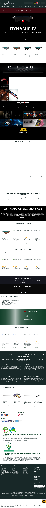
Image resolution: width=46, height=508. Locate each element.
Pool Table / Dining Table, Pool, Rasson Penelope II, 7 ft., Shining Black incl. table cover (16, 137)
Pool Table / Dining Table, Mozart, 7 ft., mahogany (5, 137)
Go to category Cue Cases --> (29, 275)
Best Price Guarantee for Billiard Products (6, 428)
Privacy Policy (25, 427)
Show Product (3, 260)
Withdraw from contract (15, 427)
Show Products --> (23, 236)
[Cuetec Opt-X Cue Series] (4, 63)
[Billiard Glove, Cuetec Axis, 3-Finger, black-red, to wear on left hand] (28, 292)
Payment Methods (25, 425)
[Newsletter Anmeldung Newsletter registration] (43, 440)
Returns (13, 425)
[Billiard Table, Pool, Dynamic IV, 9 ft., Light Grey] (6, 48)
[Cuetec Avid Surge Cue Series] (32, 66)
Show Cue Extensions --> (23, 245)
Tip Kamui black (37, 298)
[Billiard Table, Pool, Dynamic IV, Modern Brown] (17, 48)
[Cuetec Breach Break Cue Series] (13, 64)
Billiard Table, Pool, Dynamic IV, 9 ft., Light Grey (5, 56)
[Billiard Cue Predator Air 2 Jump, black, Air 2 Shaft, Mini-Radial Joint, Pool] (38, 103)
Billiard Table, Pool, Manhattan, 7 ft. (16, 192)
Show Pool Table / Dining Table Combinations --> (23, 152)
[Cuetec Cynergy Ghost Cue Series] (41, 64)
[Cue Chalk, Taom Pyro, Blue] (6, 215)
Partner (2, 429)
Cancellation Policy (15, 426)
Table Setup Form (25, 423)
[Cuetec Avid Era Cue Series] (23, 65)
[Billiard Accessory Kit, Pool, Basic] (17, 350)
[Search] (32, 3)
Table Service (25, 424)
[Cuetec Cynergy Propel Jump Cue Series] (32, 64)
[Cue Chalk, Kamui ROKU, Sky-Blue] (17, 215)
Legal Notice (14, 429)
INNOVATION (23, 84)
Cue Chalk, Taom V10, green (38, 222)
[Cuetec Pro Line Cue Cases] (23, 63)
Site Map (2, 430)
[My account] (41, 3)
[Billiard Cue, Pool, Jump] (34, 76)
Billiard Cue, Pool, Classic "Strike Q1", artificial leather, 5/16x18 (6, 110)
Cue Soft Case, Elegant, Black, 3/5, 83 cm (16, 299)
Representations (3, 425)
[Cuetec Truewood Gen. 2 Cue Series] (4, 66)
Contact (13, 424)
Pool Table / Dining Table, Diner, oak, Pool (38, 137)
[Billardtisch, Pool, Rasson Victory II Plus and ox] (23, 157)
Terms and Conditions (15, 428)
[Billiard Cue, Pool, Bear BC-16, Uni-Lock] (28, 103)
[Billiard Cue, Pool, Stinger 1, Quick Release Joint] (17, 103)
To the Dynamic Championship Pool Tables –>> (23, 39)
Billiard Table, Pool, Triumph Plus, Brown (27, 192)
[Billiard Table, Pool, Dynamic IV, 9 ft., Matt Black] (38, 48)
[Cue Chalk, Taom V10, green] (38, 215)
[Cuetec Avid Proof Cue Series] (41, 66)
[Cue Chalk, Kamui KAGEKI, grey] (28, 215)
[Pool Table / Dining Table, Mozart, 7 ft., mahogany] (6, 130)
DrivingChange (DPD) (6, 393)
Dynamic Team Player (4, 426)
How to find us (3, 423)
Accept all (34, 505)
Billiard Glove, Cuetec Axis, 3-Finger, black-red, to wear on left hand (27, 299)
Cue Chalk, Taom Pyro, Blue (5, 222)
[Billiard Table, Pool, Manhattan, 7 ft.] (17, 185)
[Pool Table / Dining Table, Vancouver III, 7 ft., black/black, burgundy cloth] (28, 130)
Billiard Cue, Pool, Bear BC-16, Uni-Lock (27, 110)
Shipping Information (26, 426)
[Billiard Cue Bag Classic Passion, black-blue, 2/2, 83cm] (6, 292)
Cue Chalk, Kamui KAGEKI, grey (26, 222)
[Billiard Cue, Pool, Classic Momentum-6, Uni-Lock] (7, 350)
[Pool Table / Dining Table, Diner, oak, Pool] (38, 130)
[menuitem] (28, 3)
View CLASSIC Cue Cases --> (28, 274)
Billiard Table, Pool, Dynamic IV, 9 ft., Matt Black (38, 56)
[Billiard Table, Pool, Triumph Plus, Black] (38, 185)
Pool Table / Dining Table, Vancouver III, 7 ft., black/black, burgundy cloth (27, 137)
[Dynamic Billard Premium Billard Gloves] (23, 229)
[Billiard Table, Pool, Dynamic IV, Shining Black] (28, 48)
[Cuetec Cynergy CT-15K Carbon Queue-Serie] (13, 66)
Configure (39, 505)
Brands (2, 424)
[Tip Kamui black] (38, 292)
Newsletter (13, 423)
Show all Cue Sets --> (4, 261)
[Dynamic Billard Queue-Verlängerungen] (23, 238)
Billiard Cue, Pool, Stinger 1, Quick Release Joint (16, 110)
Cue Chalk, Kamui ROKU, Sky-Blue (16, 222)
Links (24, 429)
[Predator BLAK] (11, 76)
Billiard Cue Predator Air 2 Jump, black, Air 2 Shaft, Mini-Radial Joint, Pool (38, 110)
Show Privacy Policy (12, 506)
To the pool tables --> (22, 169)
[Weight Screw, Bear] (38, 350)
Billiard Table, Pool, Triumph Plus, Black (38, 192)
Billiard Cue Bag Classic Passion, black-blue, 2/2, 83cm (5, 299)
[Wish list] (39, 3)
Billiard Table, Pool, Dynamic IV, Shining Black (27, 56)
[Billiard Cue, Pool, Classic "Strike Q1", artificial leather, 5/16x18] (6, 103)
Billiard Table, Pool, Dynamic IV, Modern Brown (16, 56)
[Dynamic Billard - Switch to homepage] (7, 3)
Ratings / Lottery (25, 428)
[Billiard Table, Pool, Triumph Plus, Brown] (28, 185)
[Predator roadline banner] (34, 77)
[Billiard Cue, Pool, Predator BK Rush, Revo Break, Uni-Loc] (11, 77)
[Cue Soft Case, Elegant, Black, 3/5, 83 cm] (17, 292)
